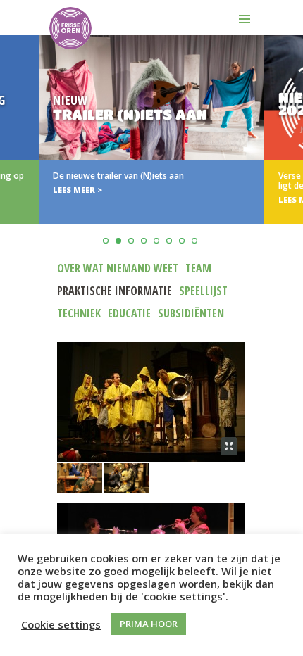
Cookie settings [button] (61, 624)
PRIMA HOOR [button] (149, 623)
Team (198, 268)
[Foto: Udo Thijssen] (151, 402)
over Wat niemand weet (117, 268)
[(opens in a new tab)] (151, 129)
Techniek (79, 313)
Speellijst (203, 290)
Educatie (129, 313)
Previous (13, 164)
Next (290, 164)
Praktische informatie (114, 290)
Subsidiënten (191, 313)
